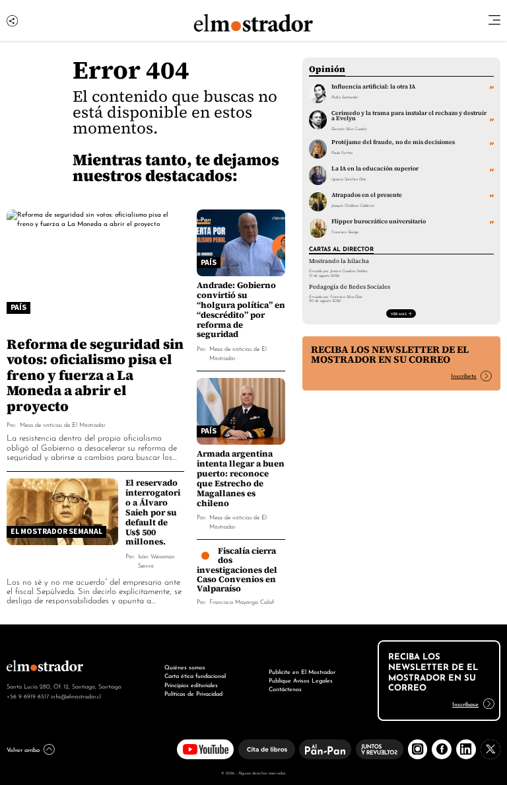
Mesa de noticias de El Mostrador (63, 424)
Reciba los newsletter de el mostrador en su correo (390, 354)
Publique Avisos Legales (301, 680)
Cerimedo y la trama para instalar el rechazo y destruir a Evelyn (409, 116)
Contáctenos (285, 688)
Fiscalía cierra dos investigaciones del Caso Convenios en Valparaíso (237, 569)
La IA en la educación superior (375, 168)
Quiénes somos (184, 667)
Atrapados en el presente (366, 195)
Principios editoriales (191, 685)
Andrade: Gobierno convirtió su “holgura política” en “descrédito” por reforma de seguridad (241, 310)
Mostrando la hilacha (339, 261)
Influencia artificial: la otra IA (373, 87)
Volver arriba (23, 749)
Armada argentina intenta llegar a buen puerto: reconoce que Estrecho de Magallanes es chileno (241, 478)
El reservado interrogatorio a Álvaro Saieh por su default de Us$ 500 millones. (152, 512)
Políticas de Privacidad (193, 693)
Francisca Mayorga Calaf (241, 601)
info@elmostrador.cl (76, 696)
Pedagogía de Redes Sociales (349, 287)
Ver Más (399, 313)
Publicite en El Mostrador (302, 671)
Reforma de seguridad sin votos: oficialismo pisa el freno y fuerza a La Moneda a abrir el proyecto (95, 375)
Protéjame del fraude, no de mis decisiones (393, 142)
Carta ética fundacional (195, 675)
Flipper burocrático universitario (378, 221)
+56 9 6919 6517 (28, 696)
